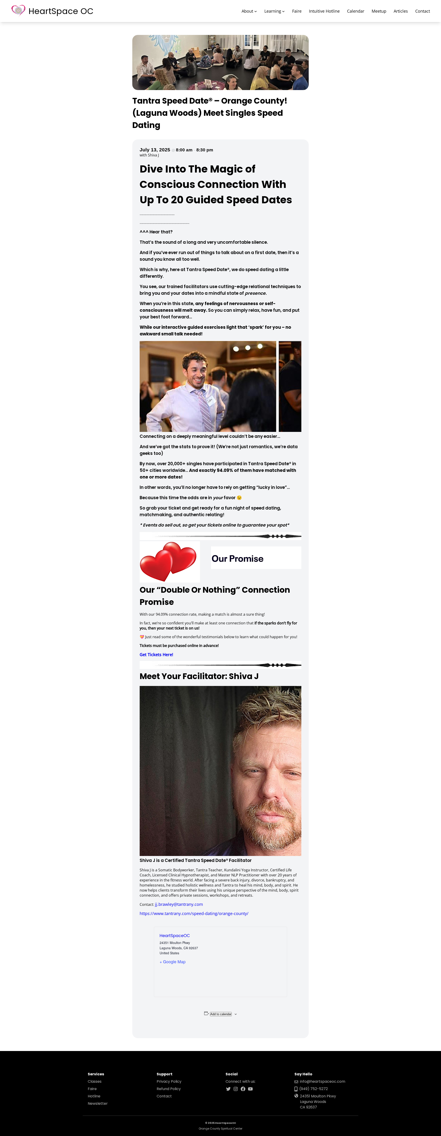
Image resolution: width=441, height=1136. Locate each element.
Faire (92, 1088)
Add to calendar (220, 1014)
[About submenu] (255, 11)
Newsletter (98, 1103)
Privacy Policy (169, 1081)
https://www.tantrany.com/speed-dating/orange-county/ (194, 913)
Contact (164, 1096)
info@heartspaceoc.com (322, 1081)
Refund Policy (169, 1088)
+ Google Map (173, 961)
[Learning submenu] (283, 11)
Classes (95, 1081)
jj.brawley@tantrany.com (179, 904)
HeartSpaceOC (175, 935)
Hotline (94, 1096)
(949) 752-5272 (313, 1088)
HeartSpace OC (60, 11)
